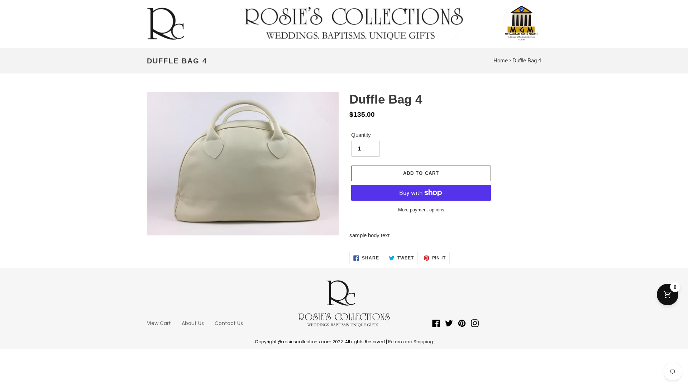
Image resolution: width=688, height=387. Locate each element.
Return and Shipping (410, 342)
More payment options (421, 209)
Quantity (361, 135)
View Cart (159, 323)
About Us (193, 323)
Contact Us (229, 323)
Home (500, 60)
